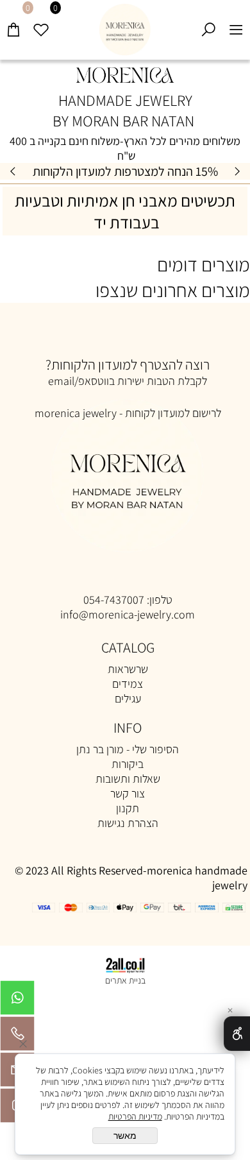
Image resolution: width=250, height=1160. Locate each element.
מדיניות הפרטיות (135, 1116)
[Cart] (14, 23)
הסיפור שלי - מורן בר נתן (127, 749)
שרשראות (128, 668)
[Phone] (17, 1036)
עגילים (128, 698)
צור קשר (127, 793)
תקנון (127, 808)
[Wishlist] (41, 23)
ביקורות (128, 763)
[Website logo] (125, 29)
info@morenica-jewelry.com (127, 614)
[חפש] (209, 23)
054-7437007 (113, 599)
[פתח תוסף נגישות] (237, 1033)
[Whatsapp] (17, 1001)
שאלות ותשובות (128, 778)
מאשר (125, 1135)
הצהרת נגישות (127, 822)
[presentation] (13, 171)
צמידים (127, 683)
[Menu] (236, 23)
